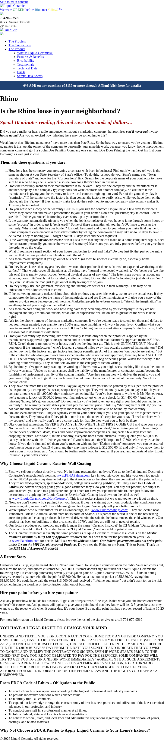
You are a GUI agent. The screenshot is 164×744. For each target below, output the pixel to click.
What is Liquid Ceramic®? (35, 53)
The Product (17, 49)
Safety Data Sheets (29, 76)
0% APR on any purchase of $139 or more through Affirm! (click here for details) (82, 85)
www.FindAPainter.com (73, 475)
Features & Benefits (30, 57)
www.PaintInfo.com (25, 541)
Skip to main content (14, 2)
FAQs (21, 72)
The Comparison (20, 45)
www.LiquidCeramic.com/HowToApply (39, 498)
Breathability (25, 60)
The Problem (17, 41)
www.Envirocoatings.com (109, 510)
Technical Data (27, 68)
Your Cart (10, 30)
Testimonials (25, 64)
